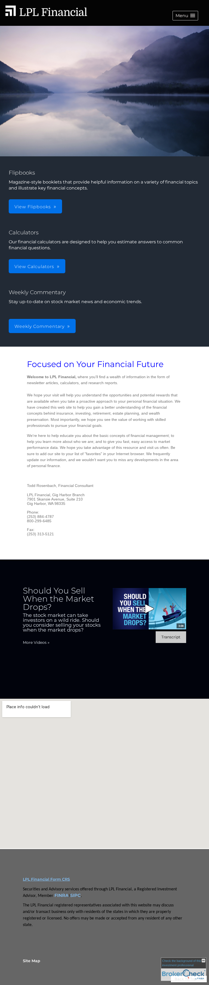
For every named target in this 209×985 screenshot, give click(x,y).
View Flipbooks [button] (32, 206)
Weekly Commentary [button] (39, 326)
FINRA (61, 895)
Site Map (31, 960)
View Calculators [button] (34, 266)
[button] (185, 15)
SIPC (75, 895)
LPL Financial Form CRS (46, 879)
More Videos (36, 642)
